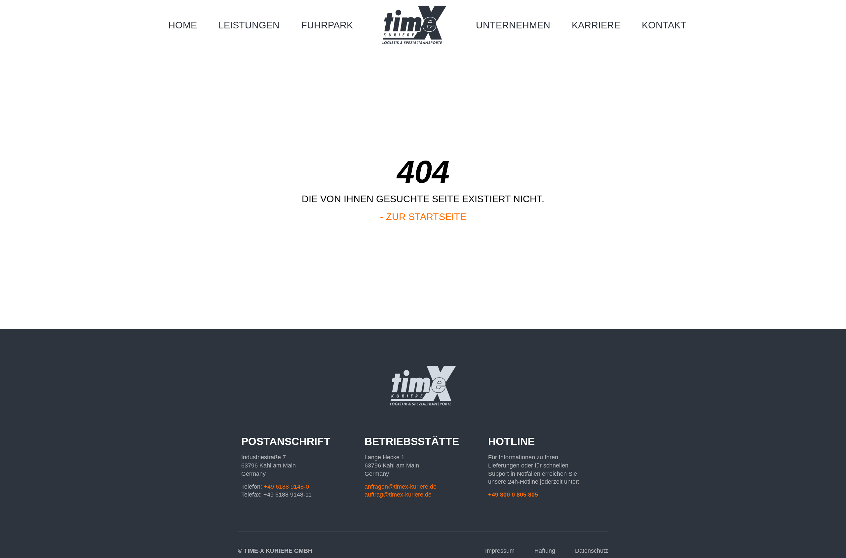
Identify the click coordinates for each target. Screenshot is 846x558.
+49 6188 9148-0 (286, 486)
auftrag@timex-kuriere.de (398, 494)
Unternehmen (513, 25)
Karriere (596, 25)
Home (182, 25)
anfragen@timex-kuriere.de (401, 486)
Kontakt (664, 25)
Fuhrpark (327, 25)
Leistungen (249, 25)
